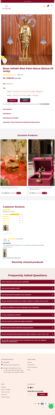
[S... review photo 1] (5, 253)
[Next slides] (52, 167)
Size (4, 88)
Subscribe (42, 394)
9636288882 (6, 362)
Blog (29, 369)
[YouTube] (30, 387)
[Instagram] (28, 387)
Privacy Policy (31, 364)
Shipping (3, 387)
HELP (2, 384)
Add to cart (13, 100)
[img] (12, 239)
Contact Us (4, 394)
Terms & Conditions (32, 367)
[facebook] (32, 387)
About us (30, 362)
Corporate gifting (5, 397)
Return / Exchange (5, 389)
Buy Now (25, 100)
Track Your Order (5, 392)
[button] (2, 1)
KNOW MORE (31, 359)
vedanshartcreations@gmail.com (11, 365)
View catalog (52, 5)
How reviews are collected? (12, 258)
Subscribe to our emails (35, 391)
